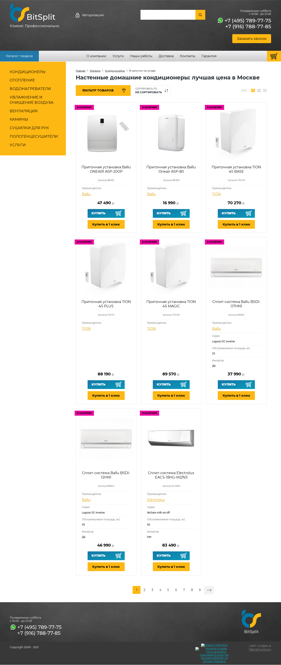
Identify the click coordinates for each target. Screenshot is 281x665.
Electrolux (156, 500)
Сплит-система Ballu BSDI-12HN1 (106, 475)
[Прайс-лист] (265, 90)
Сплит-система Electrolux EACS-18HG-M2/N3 (171, 475)
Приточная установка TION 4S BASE (236, 169)
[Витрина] (253, 90)
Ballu (86, 194)
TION (216, 194)
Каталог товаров (19, 56)
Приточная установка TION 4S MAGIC (171, 304)
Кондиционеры (115, 70)
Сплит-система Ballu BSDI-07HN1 (236, 304)
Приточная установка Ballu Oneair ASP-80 (171, 169)
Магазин (95, 70)
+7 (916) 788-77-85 (248, 26)
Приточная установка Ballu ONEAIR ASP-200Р (106, 169)
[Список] (259, 90)
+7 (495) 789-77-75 (248, 21)
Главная (80, 70)
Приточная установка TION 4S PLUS (106, 304)
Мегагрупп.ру (260, 649)
